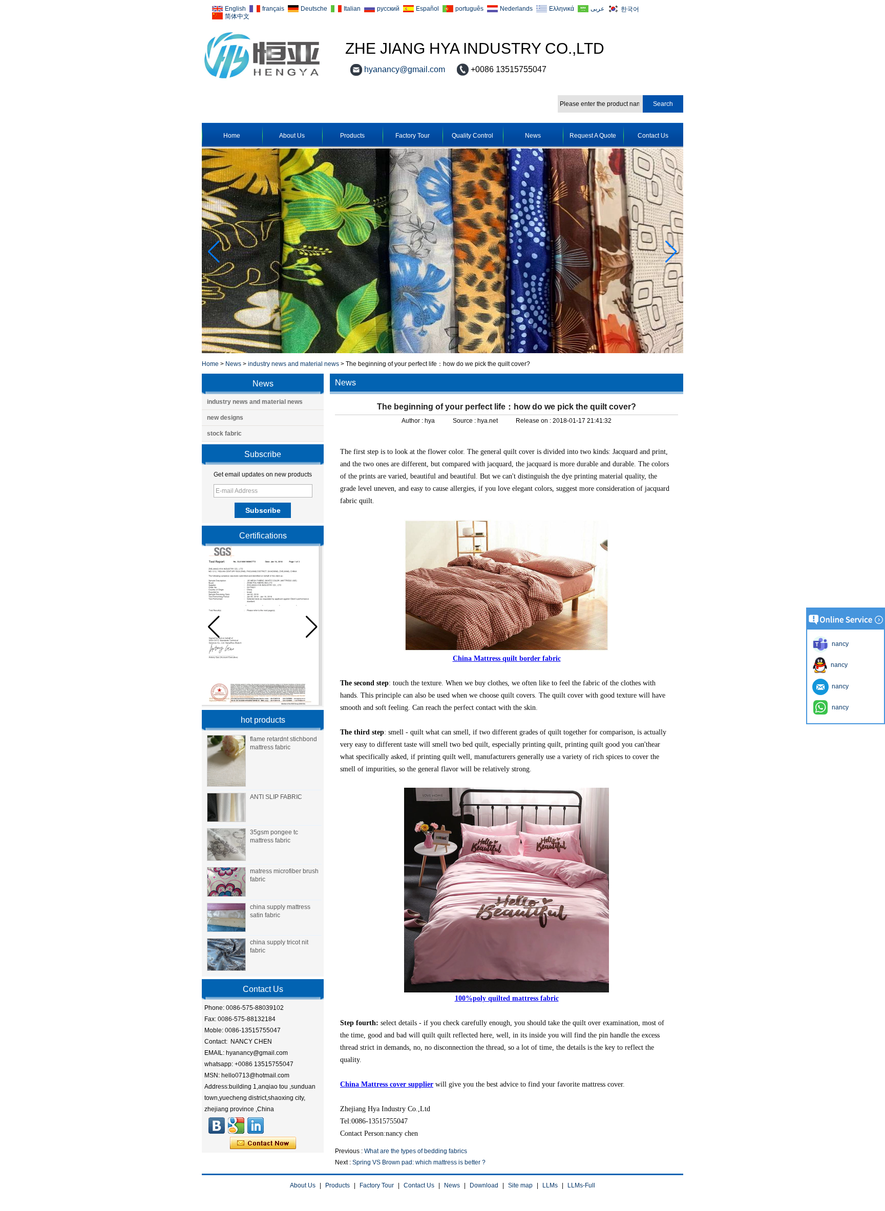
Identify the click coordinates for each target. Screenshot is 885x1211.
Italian (352, 8)
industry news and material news (293, 363)
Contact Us (653, 135)
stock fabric (224, 433)
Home (231, 135)
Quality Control (472, 135)
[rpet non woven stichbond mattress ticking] (442, 351)
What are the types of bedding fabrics (415, 1151)
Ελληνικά (561, 8)
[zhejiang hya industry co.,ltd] (262, 78)
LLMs (550, 1185)
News (533, 135)
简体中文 (237, 16)
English (235, 8)
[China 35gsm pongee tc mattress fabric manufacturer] (226, 844)
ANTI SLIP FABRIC (276, 797)
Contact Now (263, 1143)
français (273, 8)
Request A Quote (593, 135)
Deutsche (314, 8)
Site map (520, 1185)
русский (388, 8)
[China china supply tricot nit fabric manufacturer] (226, 954)
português (469, 8)
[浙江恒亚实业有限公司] (216, 1125)
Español (427, 8)
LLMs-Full (581, 1185)
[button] (671, 252)
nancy (838, 664)
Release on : (534, 420)
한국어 (630, 9)
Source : (465, 420)
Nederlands (516, 8)
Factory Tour (412, 135)
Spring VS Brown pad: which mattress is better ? (419, 1162)
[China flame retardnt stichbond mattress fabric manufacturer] (226, 761)
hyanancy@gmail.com (404, 69)
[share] (236, 1125)
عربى (597, 8)
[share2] (255, 1125)
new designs (225, 417)
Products (352, 135)
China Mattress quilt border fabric (507, 658)
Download (484, 1185)
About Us (292, 135)
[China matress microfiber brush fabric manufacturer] (226, 882)
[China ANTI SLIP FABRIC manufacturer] (226, 808)
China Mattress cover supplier (386, 1084)
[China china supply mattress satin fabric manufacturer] (226, 918)
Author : (413, 420)
